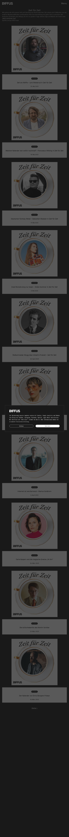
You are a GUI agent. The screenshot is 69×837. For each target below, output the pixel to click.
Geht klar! (47, 426)
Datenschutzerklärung (22, 421)
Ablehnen (21, 426)
